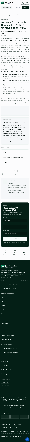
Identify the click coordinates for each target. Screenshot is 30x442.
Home (3, 15)
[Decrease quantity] (5, 227)
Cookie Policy (4, 365)
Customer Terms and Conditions (9, 352)
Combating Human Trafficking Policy (10, 374)
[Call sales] (23, 3)
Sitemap (3, 318)
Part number (6, 217)
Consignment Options (7, 339)
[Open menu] (27, 3)
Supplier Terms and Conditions (9, 348)
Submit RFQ (14, 239)
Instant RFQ (4, 327)
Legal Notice (4, 331)
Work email (6, 230)
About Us (3, 301)
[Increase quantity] (25, 227)
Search (25, 7)
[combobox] (17, 7)
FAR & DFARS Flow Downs (7, 335)
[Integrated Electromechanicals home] (7, 3)
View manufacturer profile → (15, 196)
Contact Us (4, 305)
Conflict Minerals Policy (7, 369)
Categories (9, 15)
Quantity (5, 224)
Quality (3, 309)
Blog (2, 313)
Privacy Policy (4, 361)
